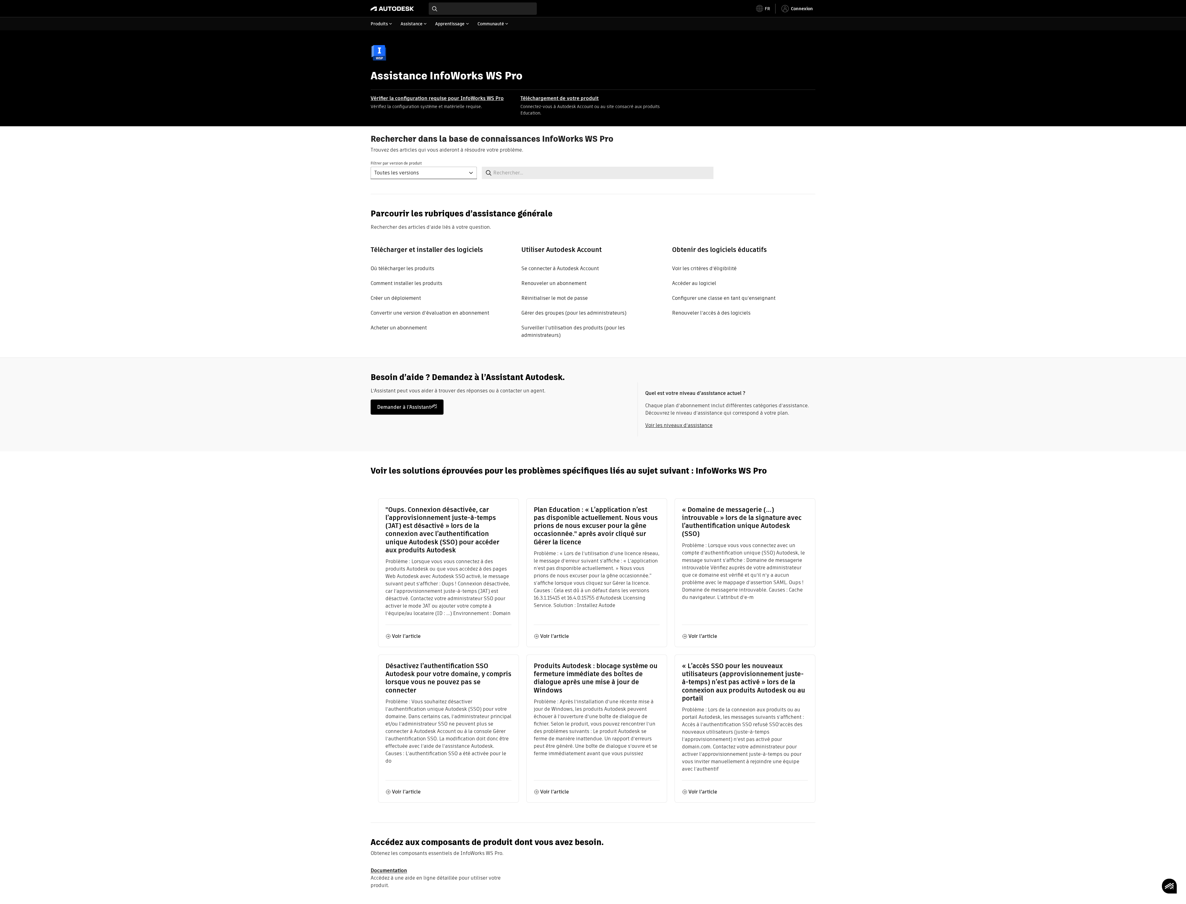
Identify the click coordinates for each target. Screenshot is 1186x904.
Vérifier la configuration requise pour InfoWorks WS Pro (437, 98)
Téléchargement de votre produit (559, 98)
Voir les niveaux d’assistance (679, 425)
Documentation (389, 870)
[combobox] (483, 8)
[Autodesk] (392, 8)
